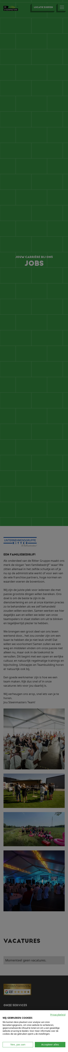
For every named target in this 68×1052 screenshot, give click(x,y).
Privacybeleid (57, 1014)
